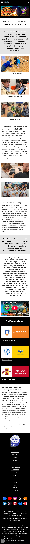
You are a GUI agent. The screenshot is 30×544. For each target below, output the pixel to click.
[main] (15, 22)
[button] (2, 2)
